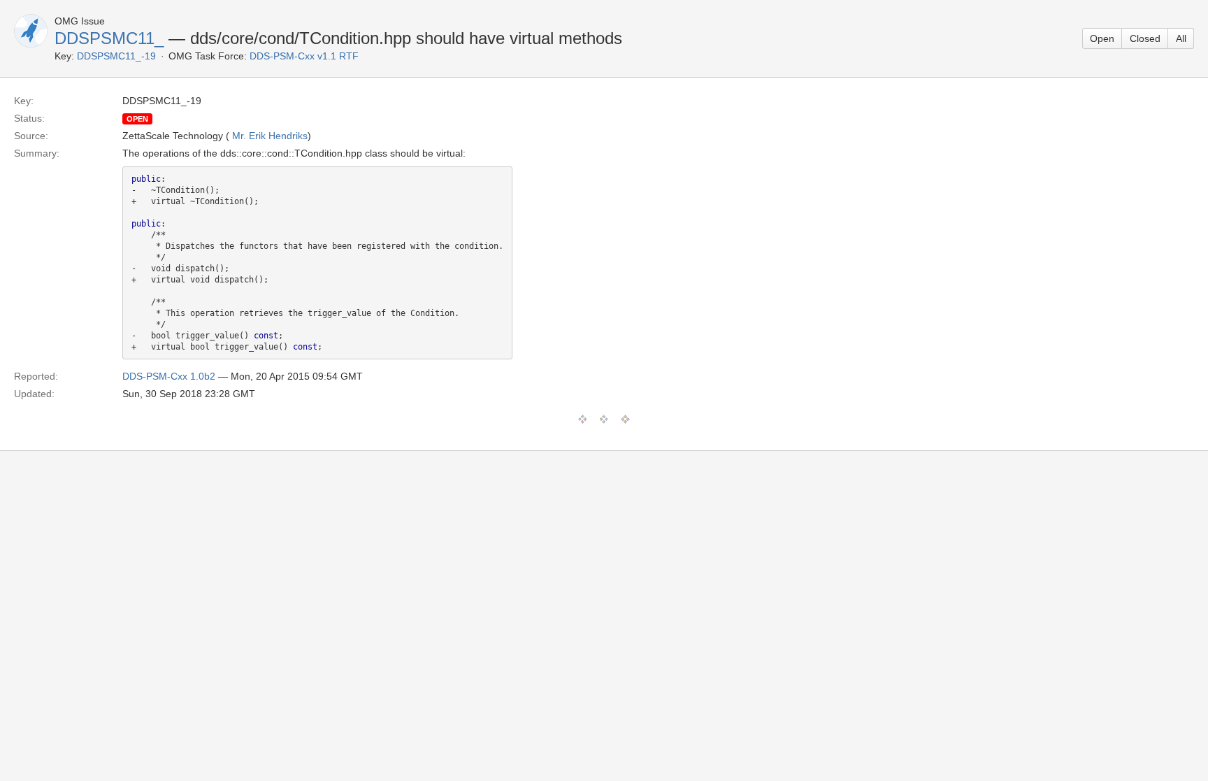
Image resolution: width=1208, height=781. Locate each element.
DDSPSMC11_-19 (116, 56)
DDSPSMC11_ (109, 38)
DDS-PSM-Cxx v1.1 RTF (304, 56)
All (1181, 38)
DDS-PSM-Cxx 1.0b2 (168, 376)
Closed (1145, 38)
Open (1102, 38)
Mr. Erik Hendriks (270, 135)
